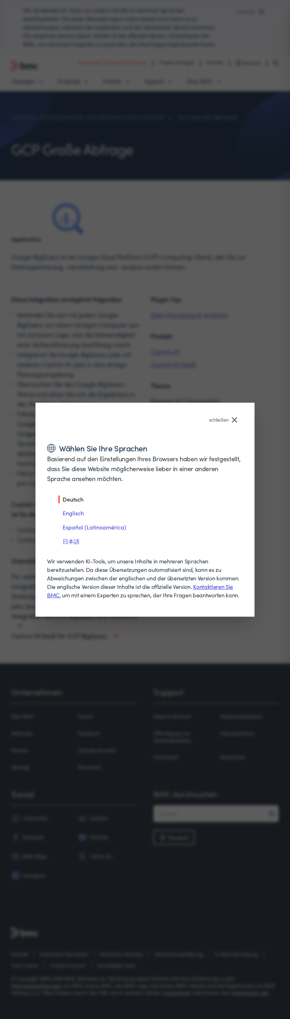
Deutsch (73, 499)
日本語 (71, 541)
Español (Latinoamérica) (94, 527)
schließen (219, 419)
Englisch (73, 513)
